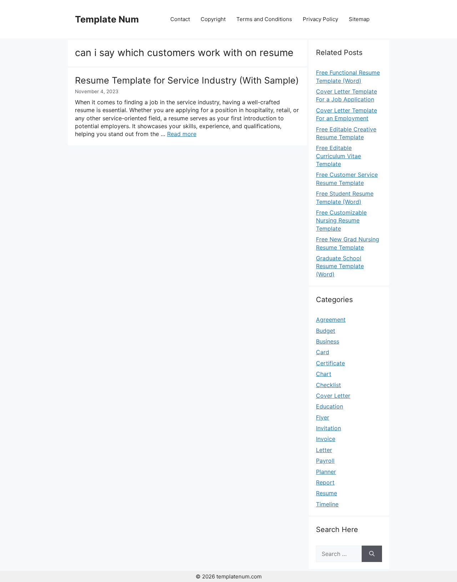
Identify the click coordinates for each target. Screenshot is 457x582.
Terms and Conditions (264, 19)
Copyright (213, 19)
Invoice (325, 438)
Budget (325, 330)
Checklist (328, 384)
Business (327, 341)
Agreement (331, 319)
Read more (181, 133)
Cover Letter (333, 395)
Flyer (322, 417)
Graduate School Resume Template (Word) (340, 266)
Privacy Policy (320, 19)
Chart (323, 373)
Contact (180, 19)
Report (325, 482)
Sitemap (359, 19)
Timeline (327, 504)
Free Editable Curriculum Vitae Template (338, 155)
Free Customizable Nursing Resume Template (341, 220)
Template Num (107, 19)
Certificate (330, 363)
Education (329, 406)
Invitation (328, 428)
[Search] (372, 554)
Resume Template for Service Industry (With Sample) (187, 80)
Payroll (325, 460)
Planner (326, 471)
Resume (326, 493)
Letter (324, 449)
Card (322, 352)
